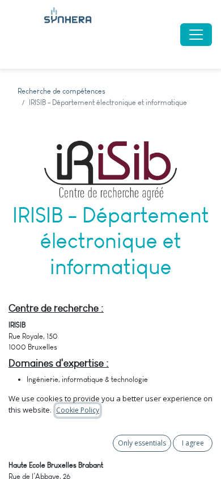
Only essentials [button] (142, 443)
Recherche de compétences (61, 91)
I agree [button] (193, 443)
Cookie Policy (77, 410)
